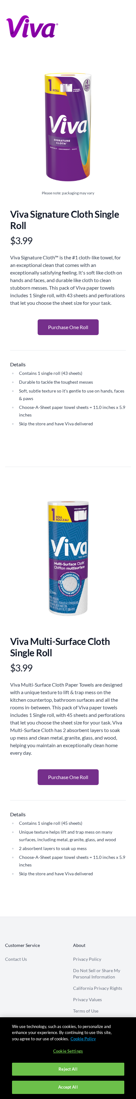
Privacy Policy (87, 959)
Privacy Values (87, 999)
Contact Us (16, 959)
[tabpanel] (68, 560)
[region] (68, 1058)
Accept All (67, 1087)
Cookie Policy (83, 1038)
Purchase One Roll (68, 327)
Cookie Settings (68, 1051)
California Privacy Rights (97, 988)
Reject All (68, 1069)
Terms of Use (85, 1010)
